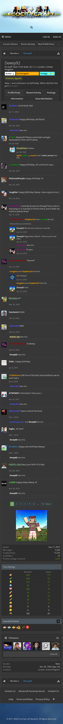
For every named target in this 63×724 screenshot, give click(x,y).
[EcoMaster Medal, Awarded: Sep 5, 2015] (9, 627)
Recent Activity (28, 44)
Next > (49, 504)
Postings (51, 92)
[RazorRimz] (36, 646)
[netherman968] (27, 646)
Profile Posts (14, 92)
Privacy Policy (43, 699)
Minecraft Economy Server (32, 691)
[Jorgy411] (46, 646)
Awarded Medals (43, 98)
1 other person (47, 155)
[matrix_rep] (55, 646)
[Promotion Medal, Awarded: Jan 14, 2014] (23, 627)
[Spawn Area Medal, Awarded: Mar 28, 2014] (18, 627)
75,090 (57, 552)
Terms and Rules (24, 699)
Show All (53, 654)
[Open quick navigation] (58, 53)
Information (17, 98)
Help (11, 699)
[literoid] (8, 646)
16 (43, 504)
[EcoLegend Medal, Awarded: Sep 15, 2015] (14, 627)
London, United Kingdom (49, 669)
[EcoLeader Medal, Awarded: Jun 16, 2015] (5, 627)
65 (57, 638)
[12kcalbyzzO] (17, 646)
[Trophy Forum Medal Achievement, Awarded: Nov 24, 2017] (27, 627)
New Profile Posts (46, 44)
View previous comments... (21, 223)
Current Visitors (10, 44)
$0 (59, 555)
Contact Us (10, 691)
